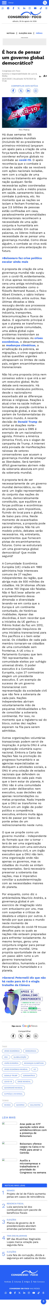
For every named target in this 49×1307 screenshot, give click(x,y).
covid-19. (25, 160)
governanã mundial (13, 1088)
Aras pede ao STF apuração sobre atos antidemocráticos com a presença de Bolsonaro (33, 1130)
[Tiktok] (41, 8)
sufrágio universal (13, 1094)
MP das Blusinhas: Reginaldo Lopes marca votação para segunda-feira (24, 1242)
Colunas (17, 1282)
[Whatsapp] (3, 8)
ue (34, 1069)
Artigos (27, 1282)
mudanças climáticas (21, 345)
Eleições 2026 (25, 33)
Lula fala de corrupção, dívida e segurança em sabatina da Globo (26, 1256)
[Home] (24, 15)
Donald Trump (27, 421)
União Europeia (11, 1063)
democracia (30, 1051)
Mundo (7, 1105)
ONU (6, 1057)
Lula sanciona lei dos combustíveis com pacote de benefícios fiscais (24, 1209)
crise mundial (24, 1082)
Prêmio (39, 33)
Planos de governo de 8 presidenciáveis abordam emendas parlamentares (21, 1225)
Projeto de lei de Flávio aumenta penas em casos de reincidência (26, 1195)
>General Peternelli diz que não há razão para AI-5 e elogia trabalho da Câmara (24, 981)
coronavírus (29, 1075)
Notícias (11, 33)
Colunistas (35, 1105)
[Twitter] (19, 8)
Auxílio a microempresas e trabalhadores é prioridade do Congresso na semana (33, 1166)
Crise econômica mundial (16, 1069)
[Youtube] (35, 8)
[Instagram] (30, 8)
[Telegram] (8, 8)
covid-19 (8, 1082)
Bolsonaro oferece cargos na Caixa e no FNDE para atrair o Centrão (32, 1148)
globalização (20, 1057)
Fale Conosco (39, 1282)
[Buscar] (45, 3)
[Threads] (46, 8)
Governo (20, 1105)
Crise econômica (12, 1051)
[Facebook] (13, 8)
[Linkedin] (24, 8)
